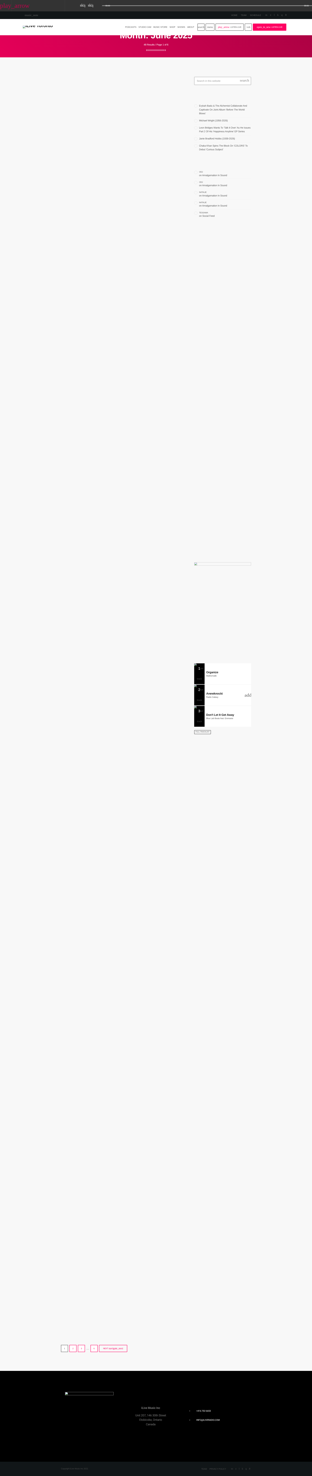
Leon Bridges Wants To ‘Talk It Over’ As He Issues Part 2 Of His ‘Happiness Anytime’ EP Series (228, 371)
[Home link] (38, 27)
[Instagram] (282, 15)
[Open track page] (98, 6)
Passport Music (218, 507)
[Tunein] (274, 15)
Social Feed (208, 216)
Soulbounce (75, 158)
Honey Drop (209, 447)
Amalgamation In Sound (214, 175)
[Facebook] (286, 15)
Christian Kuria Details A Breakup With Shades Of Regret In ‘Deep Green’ (219, 296)
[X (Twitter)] (271, 15)
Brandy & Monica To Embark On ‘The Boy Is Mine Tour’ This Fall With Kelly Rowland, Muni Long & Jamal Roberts (119, 1292)
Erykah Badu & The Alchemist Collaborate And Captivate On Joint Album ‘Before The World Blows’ (223, 109)
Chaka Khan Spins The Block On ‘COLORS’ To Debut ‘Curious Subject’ (228, 402)
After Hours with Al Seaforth (224, 523)
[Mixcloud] (278, 15)
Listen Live (229, 27)
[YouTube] (266, 15)
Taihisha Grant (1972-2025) (104, 1016)
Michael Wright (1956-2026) (213, 120)
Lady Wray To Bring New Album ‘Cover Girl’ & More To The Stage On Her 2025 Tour (120, 307)
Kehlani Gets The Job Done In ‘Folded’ (120, 165)
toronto (202, 440)
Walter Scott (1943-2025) (101, 590)
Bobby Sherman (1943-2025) (107, 1150)
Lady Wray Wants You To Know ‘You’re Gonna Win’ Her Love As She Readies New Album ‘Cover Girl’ (120, 874)
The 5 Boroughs (218, 490)
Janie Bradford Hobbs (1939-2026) (217, 138)
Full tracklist (202, 732)
